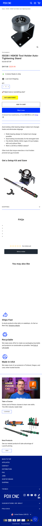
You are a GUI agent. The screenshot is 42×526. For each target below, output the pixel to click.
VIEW (6, 450)
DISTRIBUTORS (7, 469)
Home (3, 9)
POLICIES (6, 508)
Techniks (5, 52)
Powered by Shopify (25, 523)
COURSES (7, 411)
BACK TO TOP (6, 459)
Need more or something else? (14, 92)
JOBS (3, 476)
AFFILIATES (6, 462)
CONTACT (5, 466)
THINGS (5, 489)
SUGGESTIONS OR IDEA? (12, 503)
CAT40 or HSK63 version (19, 146)
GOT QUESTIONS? (10, 97)
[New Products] (21, 427)
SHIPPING (5, 482)
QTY (3, 83)
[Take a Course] (21, 388)
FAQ (3, 472)
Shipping (5, 207)
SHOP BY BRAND (7, 479)
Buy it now (21, 110)
